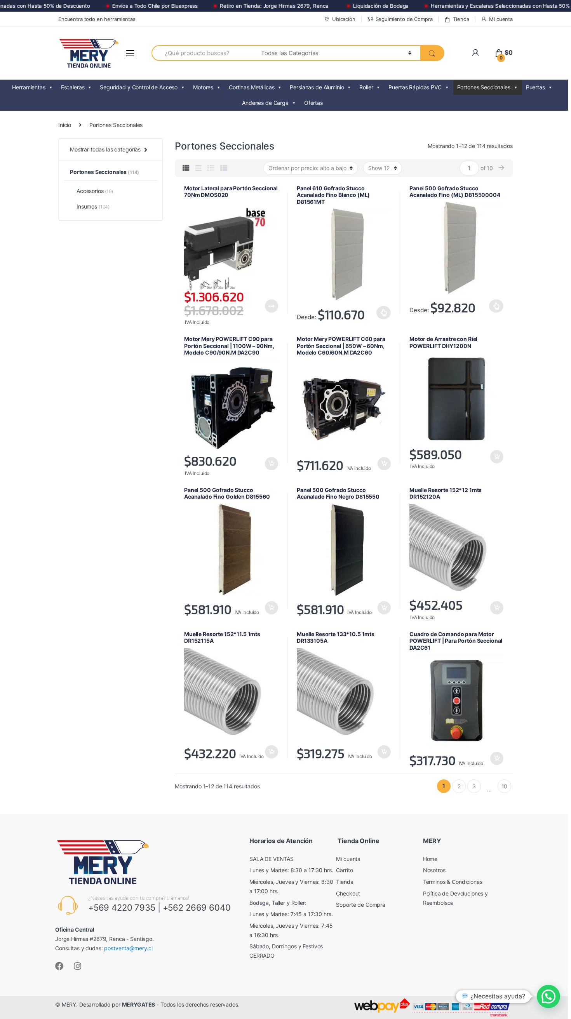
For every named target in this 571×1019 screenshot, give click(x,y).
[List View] (210, 168)
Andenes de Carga (265, 102)
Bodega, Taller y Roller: (277, 902)
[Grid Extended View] (198, 168)
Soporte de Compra (360, 904)
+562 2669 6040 (197, 907)
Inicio (64, 125)
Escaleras (73, 87)
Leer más (271, 306)
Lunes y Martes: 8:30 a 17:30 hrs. (291, 870)
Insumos (93, 206)
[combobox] (201, 53)
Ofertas (313, 102)
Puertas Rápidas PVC (414, 87)
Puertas (535, 87)
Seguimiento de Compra (404, 19)
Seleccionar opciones (384, 312)
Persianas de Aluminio (317, 87)
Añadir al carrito (271, 463)
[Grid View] (186, 168)
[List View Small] (223, 168)
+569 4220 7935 (121, 907)
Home (430, 859)
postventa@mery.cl (128, 948)
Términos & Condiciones (452, 881)
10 (504, 786)
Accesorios (95, 191)
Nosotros (434, 870)
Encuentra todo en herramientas (97, 19)
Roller (366, 87)
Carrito (344, 870)
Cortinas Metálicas (251, 87)
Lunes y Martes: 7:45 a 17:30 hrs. (291, 914)
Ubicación (343, 19)
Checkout (348, 893)
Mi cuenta (501, 19)
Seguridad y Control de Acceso (139, 87)
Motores (203, 87)
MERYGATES (138, 1004)
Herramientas (28, 87)
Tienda (461, 19)
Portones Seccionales (483, 87)
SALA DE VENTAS (271, 859)
